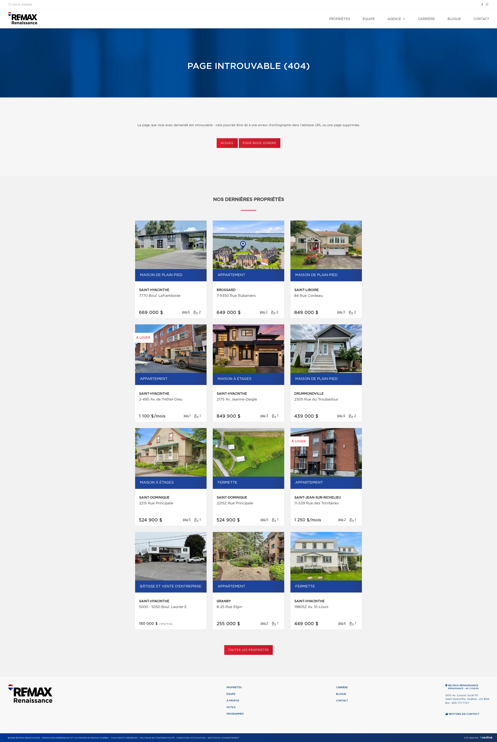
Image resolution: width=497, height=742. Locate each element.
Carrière (426, 19)
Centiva (486, 737)
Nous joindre (22, 4)
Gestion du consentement (223, 738)
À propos (233, 700)
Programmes (235, 714)
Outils (231, 707)
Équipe (369, 19)
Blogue (454, 19)
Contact (481, 19)
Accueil (227, 143)
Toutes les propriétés (248, 650)
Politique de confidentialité (157, 738)
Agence (394, 19)
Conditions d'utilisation (191, 738)
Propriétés (339, 19)
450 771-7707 (460, 703)
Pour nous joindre (259, 143)
